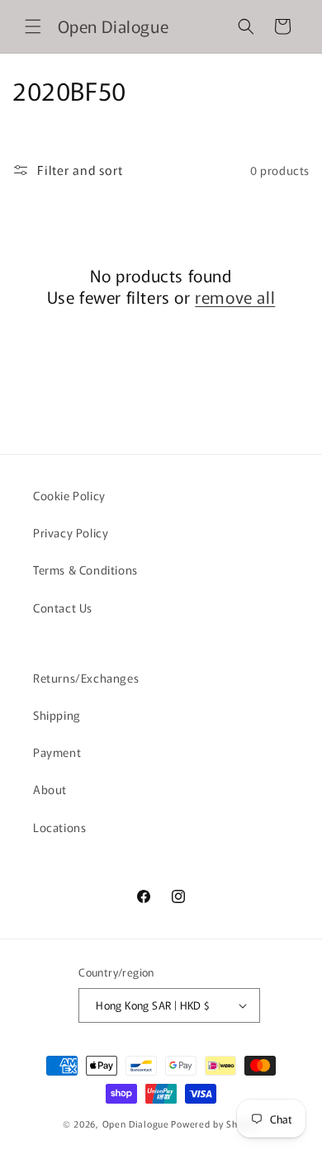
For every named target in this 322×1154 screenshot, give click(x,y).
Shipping (57, 715)
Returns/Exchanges (86, 677)
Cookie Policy (69, 495)
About (50, 789)
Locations (59, 827)
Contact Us (62, 607)
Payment (57, 752)
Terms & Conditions (85, 569)
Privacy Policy (70, 532)
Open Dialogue (135, 1123)
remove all (235, 297)
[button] (33, 26)
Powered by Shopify (215, 1123)
